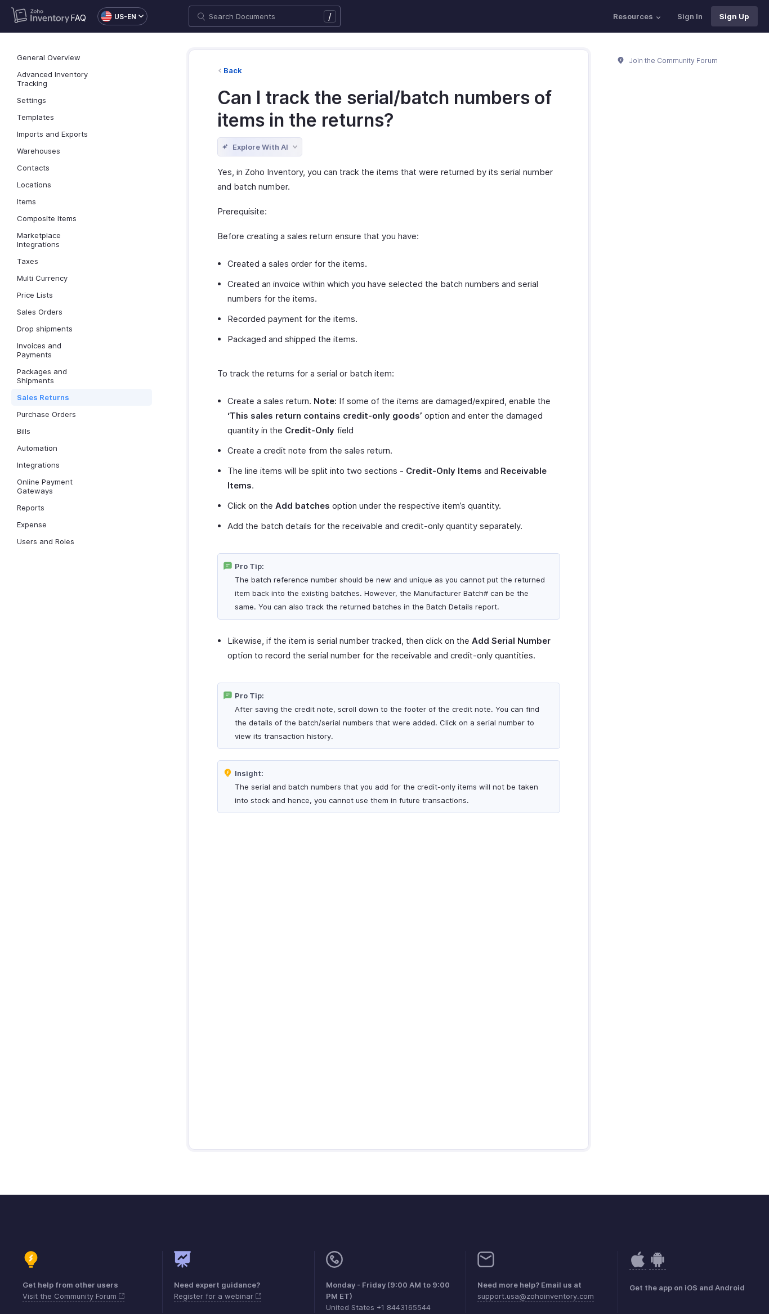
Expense (32, 524)
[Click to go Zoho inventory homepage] (40, 16)
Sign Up (734, 16)
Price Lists (35, 294)
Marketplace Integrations (39, 240)
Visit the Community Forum (71, 1295)
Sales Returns (43, 397)
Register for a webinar (215, 1295)
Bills (23, 431)
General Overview (49, 57)
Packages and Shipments (42, 376)
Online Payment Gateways (45, 486)
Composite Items (47, 218)
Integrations (38, 464)
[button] (116, 16)
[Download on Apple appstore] (657, 1265)
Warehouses (38, 150)
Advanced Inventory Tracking (52, 79)
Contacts (33, 167)
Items (26, 201)
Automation (37, 447)
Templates (35, 117)
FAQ (78, 18)
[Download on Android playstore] (637, 1265)
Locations (34, 184)
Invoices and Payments (39, 350)
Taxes (27, 261)
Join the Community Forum (673, 60)
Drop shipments (45, 328)
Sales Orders (39, 311)
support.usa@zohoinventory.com (535, 1295)
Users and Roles (45, 541)
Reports (30, 507)
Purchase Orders (46, 414)
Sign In (690, 16)
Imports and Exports (52, 133)
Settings (31, 100)
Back (232, 70)
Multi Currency (42, 277)
